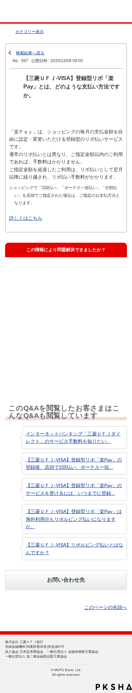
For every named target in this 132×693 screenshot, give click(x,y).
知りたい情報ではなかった (42, 365)
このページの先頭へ (105, 607)
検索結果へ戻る (30, 53)
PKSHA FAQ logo (114, 687)
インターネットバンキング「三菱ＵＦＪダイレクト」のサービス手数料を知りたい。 (73, 437)
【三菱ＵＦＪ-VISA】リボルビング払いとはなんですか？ (74, 548)
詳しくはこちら (25, 218)
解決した (25, 273)
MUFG (21, 11)
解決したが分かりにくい (40, 304)
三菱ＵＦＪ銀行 (112, 11)
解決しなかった (31, 335)
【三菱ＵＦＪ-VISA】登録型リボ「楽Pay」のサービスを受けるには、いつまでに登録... (74, 489)
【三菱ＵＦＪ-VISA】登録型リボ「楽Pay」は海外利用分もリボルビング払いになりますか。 (74, 519)
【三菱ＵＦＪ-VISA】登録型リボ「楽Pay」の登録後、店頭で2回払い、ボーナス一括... (74, 463)
